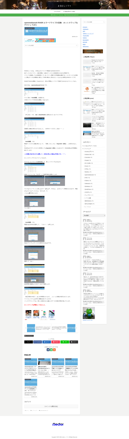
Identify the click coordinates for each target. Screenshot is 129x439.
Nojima (85, 38)
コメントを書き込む (51, 406)
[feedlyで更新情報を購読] (51, 349)
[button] (77, 45)
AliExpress (85, 46)
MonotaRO (86, 40)
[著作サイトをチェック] (48, 349)
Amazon (85, 27)
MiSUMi (85, 42)
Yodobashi (85, 29)
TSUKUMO (86, 35)
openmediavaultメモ (29, 335)
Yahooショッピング (88, 33)
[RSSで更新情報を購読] (54, 349)
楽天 (84, 31)
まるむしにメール (87, 320)
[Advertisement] (51, 58)
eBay (84, 44)
